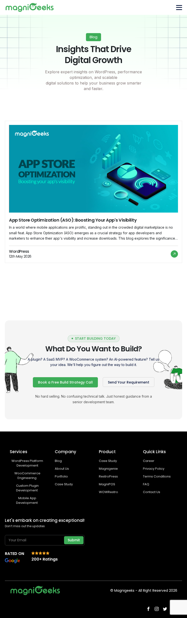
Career (148, 461)
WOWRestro (108, 492)
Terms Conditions (157, 476)
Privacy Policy (153, 468)
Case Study (64, 484)
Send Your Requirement (128, 382)
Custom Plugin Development (27, 488)
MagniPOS (107, 484)
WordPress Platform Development (27, 463)
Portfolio (61, 476)
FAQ (146, 484)
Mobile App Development (27, 500)
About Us (62, 468)
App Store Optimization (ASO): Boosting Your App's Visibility (73, 220)
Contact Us (151, 492)
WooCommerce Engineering (27, 475)
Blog (58, 461)
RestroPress (108, 476)
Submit (74, 540)
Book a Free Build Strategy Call (65, 382)
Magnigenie (108, 468)
